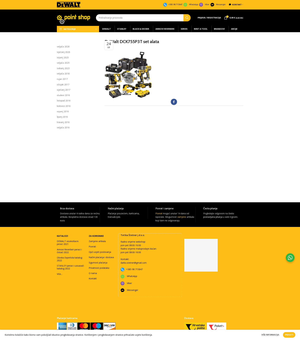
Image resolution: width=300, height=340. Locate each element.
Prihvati (289, 334)
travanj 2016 (63, 122)
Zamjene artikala (97, 241)
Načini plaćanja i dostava (101, 257)
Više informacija (270, 334)
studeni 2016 (63, 95)
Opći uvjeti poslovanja (100, 251)
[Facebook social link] (174, 102)
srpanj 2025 (63, 57)
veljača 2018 (63, 73)
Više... (59, 273)
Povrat (158, 213)
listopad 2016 (63, 100)
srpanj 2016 (63, 111)
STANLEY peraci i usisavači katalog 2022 (70, 267)
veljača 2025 (63, 62)
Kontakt (93, 278)
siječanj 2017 (63, 89)
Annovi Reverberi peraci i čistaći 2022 (69, 251)
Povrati (92, 246)
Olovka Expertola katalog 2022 (69, 259)
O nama (93, 273)
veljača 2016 (63, 127)
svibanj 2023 (63, 68)
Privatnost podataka (99, 267)
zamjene (181, 216)
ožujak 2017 (63, 84)
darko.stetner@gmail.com (134, 262)
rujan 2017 (62, 79)
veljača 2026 (63, 46)
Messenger (221, 4)
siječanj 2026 (63, 52)
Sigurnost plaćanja (98, 262)
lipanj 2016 (62, 116)
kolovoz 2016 (63, 105)
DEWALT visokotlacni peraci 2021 (67, 242)
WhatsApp (193, 4)
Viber (207, 4)
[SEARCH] (187, 17)
